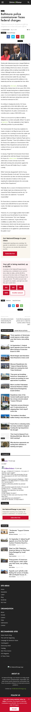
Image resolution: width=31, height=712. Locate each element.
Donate (3, 615)
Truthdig (3, 648)
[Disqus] (15, 479)
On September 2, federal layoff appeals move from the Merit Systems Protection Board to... (19, 541)
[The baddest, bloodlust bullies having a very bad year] (5, 416)
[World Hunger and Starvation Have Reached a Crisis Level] (5, 358)
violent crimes (13, 158)
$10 (6, 287)
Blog (2, 597)
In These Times (5, 656)
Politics (3, 417)
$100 (6, 293)
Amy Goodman (12, 556)
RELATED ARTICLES (7, 330)
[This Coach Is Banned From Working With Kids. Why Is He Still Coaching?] (5, 436)
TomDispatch (4, 643)
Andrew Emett (5, 29)
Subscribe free (10, 253)
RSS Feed (3, 602)
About (2, 612)
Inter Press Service (6, 651)
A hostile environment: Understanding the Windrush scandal (7, 320)
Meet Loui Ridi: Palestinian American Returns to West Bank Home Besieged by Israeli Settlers (19, 551)
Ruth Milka (12, 567)
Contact (3, 625)
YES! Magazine (5, 653)
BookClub (3, 600)
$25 (13, 287)
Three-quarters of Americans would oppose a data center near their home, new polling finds (18, 562)
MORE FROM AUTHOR (20, 330)
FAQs (2, 620)
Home (2, 589)
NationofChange (11, 32)
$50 (20, 287)
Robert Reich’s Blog (6, 635)
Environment (4, 338)
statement (4, 122)
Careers (3, 617)
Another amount (17, 293)
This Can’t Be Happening (7, 638)
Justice (2, 11)
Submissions (4, 623)
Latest (2, 594)
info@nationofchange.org (19, 688)
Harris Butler (12, 544)
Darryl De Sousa (16, 300)
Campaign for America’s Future (9, 640)
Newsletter (4, 592)
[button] (28, 2)
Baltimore (8, 300)
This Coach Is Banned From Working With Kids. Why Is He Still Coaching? (19, 436)
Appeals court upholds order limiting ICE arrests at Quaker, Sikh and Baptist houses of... (19, 573)
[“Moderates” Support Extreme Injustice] (4, 531)
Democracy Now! (6, 645)
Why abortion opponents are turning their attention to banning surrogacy (19, 444)
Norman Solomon (13, 534)
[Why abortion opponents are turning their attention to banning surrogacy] (5, 444)
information (13, 86)
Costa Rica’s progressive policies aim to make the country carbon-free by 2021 (23, 321)
